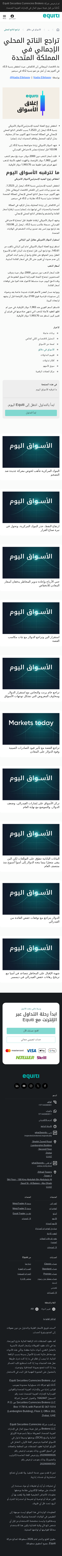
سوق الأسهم (48, 366)
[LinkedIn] (17, 1086)
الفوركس (53, 1204)
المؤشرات (53, 1209)
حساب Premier (50, 1274)
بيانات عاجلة (48, 333)
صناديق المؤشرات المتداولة (46, 1229)
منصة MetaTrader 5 (22, 1209)
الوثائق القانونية (49, 1319)
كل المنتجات (52, 1247)
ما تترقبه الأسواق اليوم (46, 390)
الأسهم (54, 1219)
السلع (55, 1214)
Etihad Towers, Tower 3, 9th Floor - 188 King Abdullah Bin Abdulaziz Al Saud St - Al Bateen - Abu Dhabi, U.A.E (29, 1179)
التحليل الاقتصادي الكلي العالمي (39, 339)
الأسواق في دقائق (34, 29)
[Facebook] (45, 1086)
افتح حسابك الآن (31, 1031)
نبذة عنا (28, 1264)
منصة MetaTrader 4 (22, 1204)
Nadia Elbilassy (42, 78)
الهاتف (49, 1102)
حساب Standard (49, 1269)
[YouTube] (24, 1086)
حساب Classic (50, 1264)
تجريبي (54, 1288)
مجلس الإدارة (25, 1279)
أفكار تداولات (48, 361)
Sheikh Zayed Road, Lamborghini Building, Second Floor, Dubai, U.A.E (41, 1149)
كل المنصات (26, 1219)
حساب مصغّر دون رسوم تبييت (47, 1281)
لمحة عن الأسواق (46, 344)
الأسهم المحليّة (51, 1224)
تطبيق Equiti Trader (22, 1214)
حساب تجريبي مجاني (31, 1039)
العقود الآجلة (52, 1234)
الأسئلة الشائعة (46, 1126)
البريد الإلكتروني (45, 1120)
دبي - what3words (43, 1133)
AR (32, 1309)
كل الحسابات (52, 1293)
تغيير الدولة (46, 1309)
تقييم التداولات (47, 355)
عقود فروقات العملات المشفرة (48, 1240)
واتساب (49, 1111)
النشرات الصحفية (24, 1274)
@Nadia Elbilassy (20, 78)
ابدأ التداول (31, 413)
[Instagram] (31, 1086)
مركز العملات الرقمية (45, 372)
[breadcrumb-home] (57, 29)
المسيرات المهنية (24, 1269)
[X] (38, 1086)
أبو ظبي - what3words (42, 1163)
